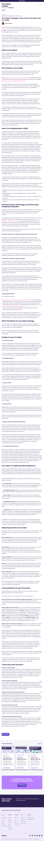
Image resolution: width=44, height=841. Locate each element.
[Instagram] (37, 836)
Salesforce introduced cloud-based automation (17, 77)
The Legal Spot (18, 839)
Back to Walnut (22, 0)
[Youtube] (39, 836)
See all (39, 743)
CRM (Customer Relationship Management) (15, 81)
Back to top (5, 734)
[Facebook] (30, 836)
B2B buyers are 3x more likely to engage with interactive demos (18, 300)
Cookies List (30, 839)
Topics (3, 10)
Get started (22, 785)
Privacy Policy (24, 839)
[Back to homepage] (4, 835)
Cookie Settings (36, 839)
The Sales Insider (6, 5)
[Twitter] (32, 836)
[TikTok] (42, 836)
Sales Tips (4, 14)
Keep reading (8, 758)
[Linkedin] (35, 836)
